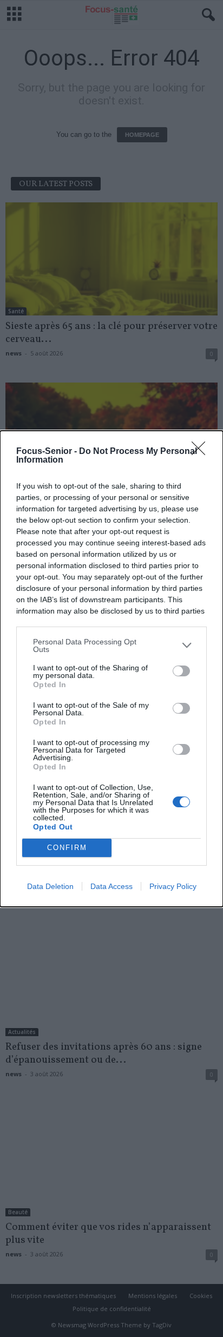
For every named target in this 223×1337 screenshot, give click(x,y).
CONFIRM (67, 848)
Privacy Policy (172, 886)
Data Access (111, 886)
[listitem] (111, 645)
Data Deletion (50, 886)
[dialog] (111, 669)
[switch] (181, 671)
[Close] (202, 452)
